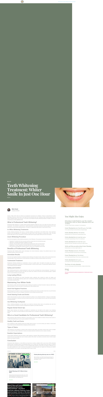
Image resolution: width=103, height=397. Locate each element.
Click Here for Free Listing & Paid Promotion (67, 1)
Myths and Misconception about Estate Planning (78, 246)
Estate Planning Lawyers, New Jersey (75, 251)
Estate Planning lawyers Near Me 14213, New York (78, 228)
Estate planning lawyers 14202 (73, 260)
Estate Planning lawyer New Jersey (74, 255)
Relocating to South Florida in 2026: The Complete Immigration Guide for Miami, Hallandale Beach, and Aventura (79, 222)
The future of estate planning (73, 264)
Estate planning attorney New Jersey (74, 232)
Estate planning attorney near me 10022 (44, 354)
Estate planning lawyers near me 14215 (75, 241)
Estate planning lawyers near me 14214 (75, 237)
